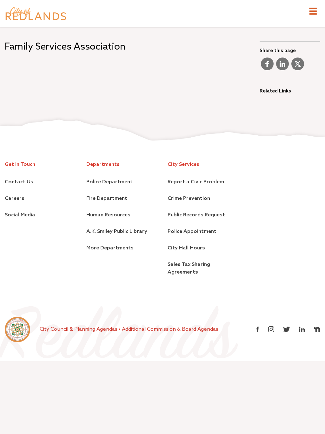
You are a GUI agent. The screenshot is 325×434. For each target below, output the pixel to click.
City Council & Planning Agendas (79, 329)
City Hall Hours (186, 248)
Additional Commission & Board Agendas (170, 329)
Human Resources (108, 215)
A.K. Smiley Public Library (116, 231)
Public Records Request (196, 215)
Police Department (109, 182)
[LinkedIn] (282, 66)
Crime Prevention (189, 198)
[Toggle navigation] (313, 12)
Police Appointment (192, 231)
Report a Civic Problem (196, 182)
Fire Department (106, 198)
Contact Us (19, 182)
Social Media (20, 215)
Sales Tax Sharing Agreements (189, 268)
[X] (297, 66)
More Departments (110, 248)
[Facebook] (267, 66)
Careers (14, 198)
